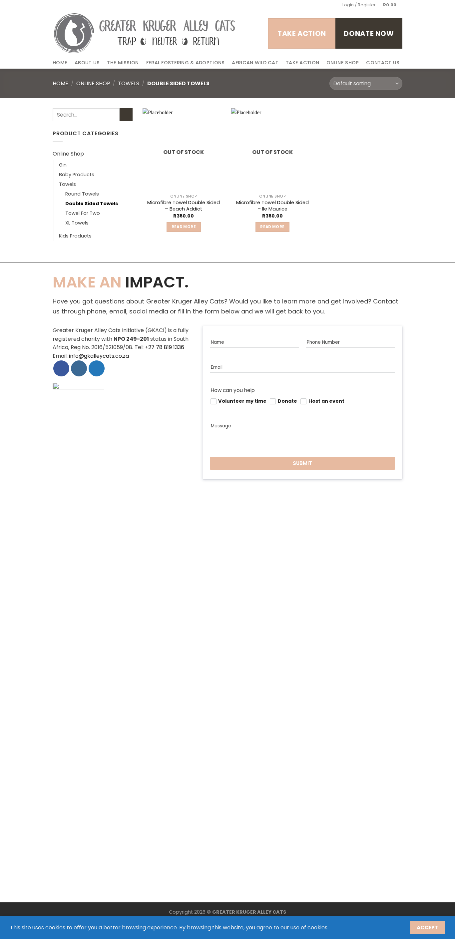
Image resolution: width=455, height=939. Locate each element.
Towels (128, 83)
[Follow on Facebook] (64, 5)
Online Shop (93, 83)
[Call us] (90, 5)
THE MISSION (123, 62)
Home (60, 83)
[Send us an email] (83, 5)
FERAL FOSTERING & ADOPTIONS (185, 62)
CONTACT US (382, 62)
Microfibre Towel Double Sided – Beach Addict (183, 206)
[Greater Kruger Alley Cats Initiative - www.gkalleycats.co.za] (145, 33)
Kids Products (75, 236)
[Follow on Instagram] (70, 5)
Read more (184, 227)
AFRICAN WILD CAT (255, 62)
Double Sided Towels (91, 204)
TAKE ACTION (302, 62)
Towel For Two (82, 213)
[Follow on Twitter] (77, 5)
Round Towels (82, 194)
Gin (63, 165)
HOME (60, 62)
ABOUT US (87, 62)
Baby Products (76, 174)
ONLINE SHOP (342, 62)
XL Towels (77, 223)
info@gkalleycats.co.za (99, 356)
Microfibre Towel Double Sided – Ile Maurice (272, 206)
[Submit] (126, 114)
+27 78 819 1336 (164, 347)
